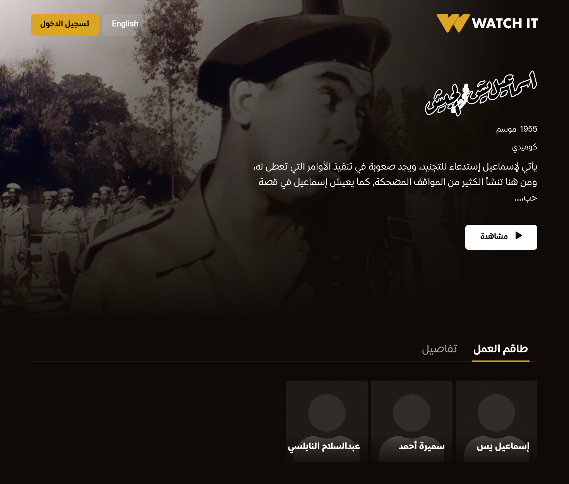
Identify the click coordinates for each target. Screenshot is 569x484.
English (125, 24)
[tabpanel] (284, 423)
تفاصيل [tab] (439, 350)
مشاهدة (495, 237)
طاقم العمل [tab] (500, 350)
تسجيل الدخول (64, 24)
